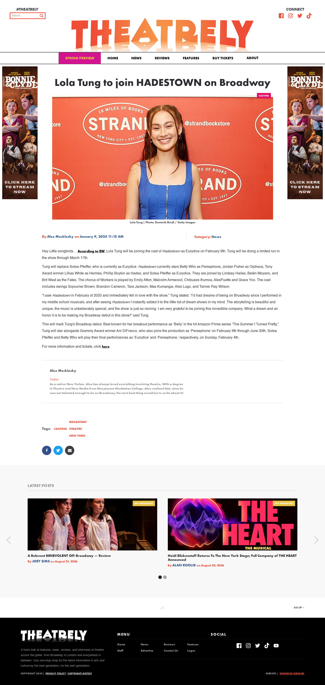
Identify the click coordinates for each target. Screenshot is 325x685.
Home (112, 58)
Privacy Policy (56, 673)
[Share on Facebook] (46, 450)
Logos (191, 650)
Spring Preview (79, 58)
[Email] (69, 450)
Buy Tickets (222, 58)
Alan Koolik (184, 565)
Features (191, 58)
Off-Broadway (143, 503)
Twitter (54, 379)
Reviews (162, 58)
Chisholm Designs (292, 673)
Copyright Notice (79, 673)
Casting (264, 95)
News (136, 58)
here (105, 346)
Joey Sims (41, 561)
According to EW (91, 251)
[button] (253, 57)
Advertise (147, 650)
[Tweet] (58, 450)
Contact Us (171, 650)
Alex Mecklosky (60, 236)
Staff (120, 650)
